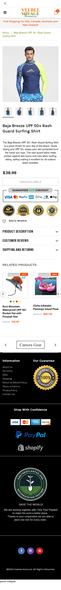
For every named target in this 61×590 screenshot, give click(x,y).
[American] (35, 421)
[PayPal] (30, 434)
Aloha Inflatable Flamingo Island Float (45, 307)
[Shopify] (30, 447)
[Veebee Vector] (30, 344)
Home (6, 32)
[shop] (15, 421)
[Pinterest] (39, 550)
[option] (30, 74)
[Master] (25, 421)
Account (40, 4)
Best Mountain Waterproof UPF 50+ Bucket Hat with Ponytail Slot (14, 311)
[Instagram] (30, 550)
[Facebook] (21, 550)
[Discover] (45, 421)
